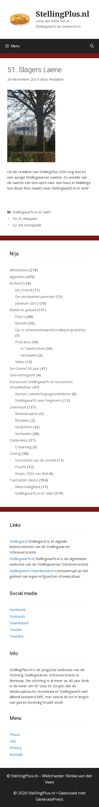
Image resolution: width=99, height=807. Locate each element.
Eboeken (22, 420)
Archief (15, 283)
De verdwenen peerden (35, 296)
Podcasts (23, 341)
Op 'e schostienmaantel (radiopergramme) (50, 329)
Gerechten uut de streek (35, 460)
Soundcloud (19, 622)
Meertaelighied (27, 486)
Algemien (17, 276)
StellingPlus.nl (62, 14)
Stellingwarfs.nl (22, 558)
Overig (15, 453)
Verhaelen (28, 355)
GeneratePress (49, 799)
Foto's (20, 316)
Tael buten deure (24, 479)
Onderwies (19, 440)
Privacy (16, 747)
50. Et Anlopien (24, 218)
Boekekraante (26, 413)
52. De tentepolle (26, 225)
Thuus (15, 734)
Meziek (21, 323)
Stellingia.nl (18, 541)
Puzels (20, 466)
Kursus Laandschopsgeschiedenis (43, 393)
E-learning (23, 446)
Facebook (17, 609)
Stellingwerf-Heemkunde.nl (32, 570)
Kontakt (16, 754)
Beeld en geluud (23, 309)
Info (13, 741)
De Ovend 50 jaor (24, 368)
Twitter (16, 629)
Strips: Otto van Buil (31, 473)
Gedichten (23, 426)
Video (20, 361)
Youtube (17, 636)
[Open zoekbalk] (92, 46)
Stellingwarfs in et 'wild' (31, 212)
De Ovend (23, 290)
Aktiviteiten (19, 269)
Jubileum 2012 (26, 303)
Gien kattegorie (22, 374)
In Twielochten (32, 348)
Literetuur (18, 407)
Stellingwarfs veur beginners (38, 400)
